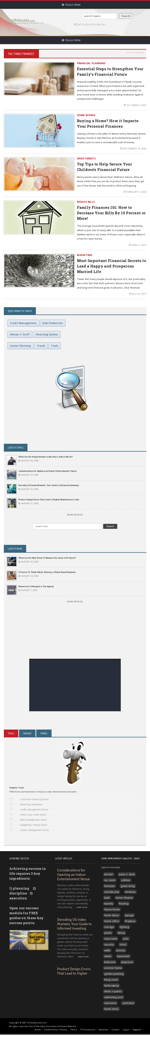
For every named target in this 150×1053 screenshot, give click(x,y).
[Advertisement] (75, 685)
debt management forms (33, 819)
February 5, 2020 (136, 191)
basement (123, 956)
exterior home (113, 968)
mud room (110, 938)
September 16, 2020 (134, 148)
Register (137, 1029)
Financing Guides (47, 334)
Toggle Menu (72, 4)
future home (112, 909)
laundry (108, 903)
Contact (115, 1029)
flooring (124, 903)
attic (126, 938)
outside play (111, 892)
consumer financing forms (34, 799)
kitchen (108, 874)
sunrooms (110, 1003)
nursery (120, 950)
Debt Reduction (52, 323)
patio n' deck (127, 874)
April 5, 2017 (139, 245)
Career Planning (20, 345)
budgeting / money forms (33, 825)
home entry (111, 1009)
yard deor (128, 1003)
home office (111, 921)
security (109, 944)
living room (111, 979)
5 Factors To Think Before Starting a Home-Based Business (47, 572)
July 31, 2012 (139, 293)
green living (128, 886)
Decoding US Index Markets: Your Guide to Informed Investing (48, 485)
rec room (110, 880)
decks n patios (113, 991)
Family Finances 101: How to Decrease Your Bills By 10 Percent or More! (111, 213)
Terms (73, 1029)
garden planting (114, 973)
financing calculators (31, 804)
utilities (125, 880)
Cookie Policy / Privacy (55, 1029)
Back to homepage (133, 52)
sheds (107, 956)
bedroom (109, 962)
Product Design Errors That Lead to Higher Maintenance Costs (48, 499)
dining (121, 933)
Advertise (103, 1029)
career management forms (34, 830)
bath (107, 897)
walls (107, 950)
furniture (109, 886)
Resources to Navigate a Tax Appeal (36, 586)
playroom (127, 962)
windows (130, 892)
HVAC (123, 944)
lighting (124, 927)
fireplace (130, 921)
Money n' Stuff (20, 334)
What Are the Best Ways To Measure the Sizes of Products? (47, 557)
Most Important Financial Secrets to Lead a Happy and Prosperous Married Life (111, 266)
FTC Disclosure (87, 1029)
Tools (54, 345)
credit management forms (34, 809)
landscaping (111, 985)
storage (109, 927)
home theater (124, 897)
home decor (111, 915)
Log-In (126, 1029)
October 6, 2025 (136, 105)
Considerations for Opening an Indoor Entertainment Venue (47, 471)
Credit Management (23, 323)
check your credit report (33, 814)
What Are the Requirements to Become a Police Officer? (45, 456)
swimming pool (113, 997)
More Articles (75, 514)
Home (38, 1029)
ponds (108, 933)
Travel (41, 345)
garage (129, 915)
